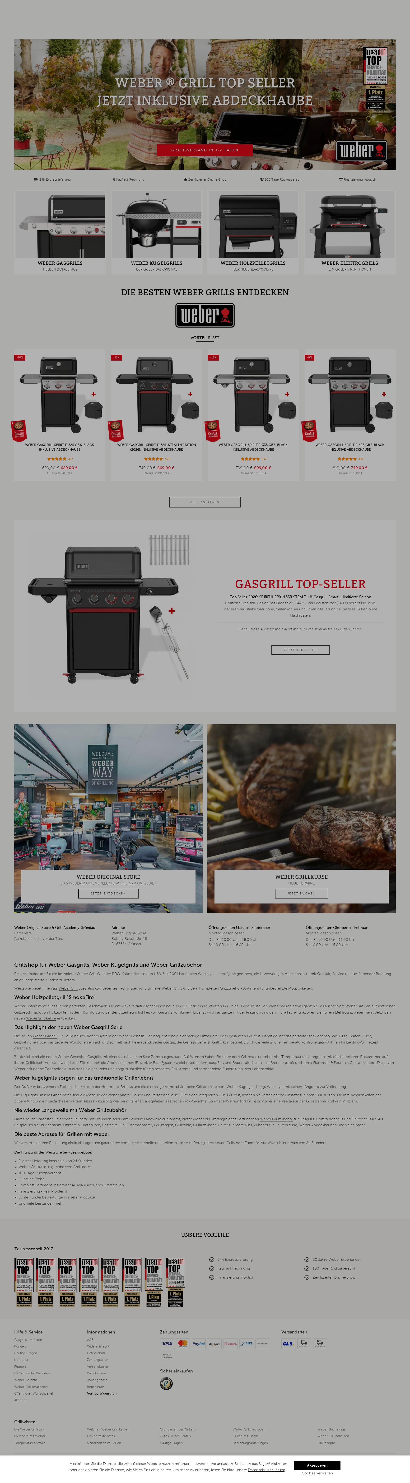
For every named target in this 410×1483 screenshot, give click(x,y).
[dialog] (205, 1469)
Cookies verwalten (317, 1473)
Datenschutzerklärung (266, 1470)
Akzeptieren (317, 1466)
